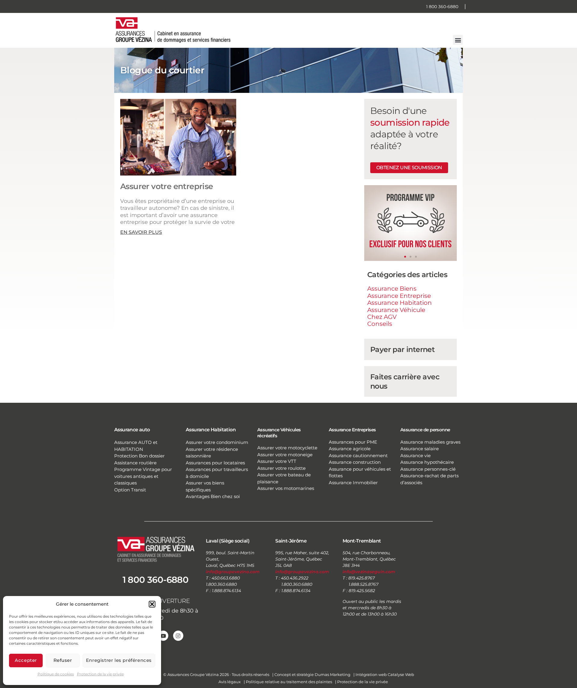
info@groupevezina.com (233, 571)
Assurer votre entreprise (166, 186)
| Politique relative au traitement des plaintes (288, 681)
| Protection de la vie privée (361, 681)
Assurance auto (132, 430)
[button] (152, 604)
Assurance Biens (392, 288)
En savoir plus (141, 232)
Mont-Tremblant (362, 541)
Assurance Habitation (399, 302)
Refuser (62, 660)
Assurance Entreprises (352, 430)
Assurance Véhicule (396, 309)
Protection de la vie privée (100, 674)
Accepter (26, 660)
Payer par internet (402, 349)
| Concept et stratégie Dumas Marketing (311, 674)
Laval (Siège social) (227, 541)
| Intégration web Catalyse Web (383, 674)
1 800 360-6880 (442, 6)
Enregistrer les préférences (119, 660)
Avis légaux (229, 681)
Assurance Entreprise (399, 295)
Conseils (379, 323)
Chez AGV (382, 316)
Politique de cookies (56, 674)
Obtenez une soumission (409, 167)
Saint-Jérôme (291, 541)
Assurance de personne (425, 430)
